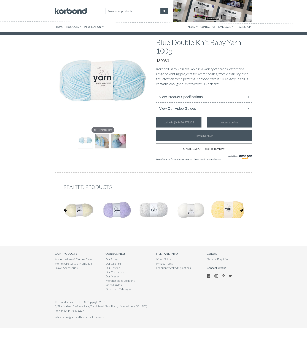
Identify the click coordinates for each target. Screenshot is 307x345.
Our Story (112, 259)
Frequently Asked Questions (173, 267)
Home (59, 26)
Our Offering (113, 263)
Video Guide (163, 259)
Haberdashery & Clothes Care (73, 259)
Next (242, 210)
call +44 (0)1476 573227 (179, 122)
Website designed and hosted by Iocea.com (79, 317)
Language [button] (224, 26)
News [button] (191, 26)
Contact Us (208, 26)
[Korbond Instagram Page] (218, 275)
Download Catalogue (118, 289)
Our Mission (113, 276)
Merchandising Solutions (120, 280)
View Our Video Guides (177, 108)
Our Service (113, 267)
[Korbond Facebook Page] (210, 275)
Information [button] (92, 26)
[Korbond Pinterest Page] (225, 275)
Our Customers (115, 272)
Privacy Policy (164, 263)
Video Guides (114, 284)
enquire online (229, 122)
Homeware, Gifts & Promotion (73, 263)
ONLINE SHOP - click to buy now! (204, 148)
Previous (65, 210)
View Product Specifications (181, 97)
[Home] (71, 11)
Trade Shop (243, 26)
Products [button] (72, 26)
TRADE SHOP (204, 135)
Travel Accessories (66, 267)
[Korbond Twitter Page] (232, 275)
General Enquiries (217, 259)
